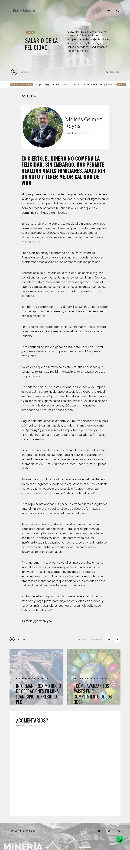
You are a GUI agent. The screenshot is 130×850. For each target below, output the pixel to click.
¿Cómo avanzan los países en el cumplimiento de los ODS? (93, 694)
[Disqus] (65, 769)
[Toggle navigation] (108, 10)
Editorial (24, 72)
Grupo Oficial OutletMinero (31, 841)
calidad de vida (31, 242)
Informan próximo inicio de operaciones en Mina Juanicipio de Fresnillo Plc (38, 694)
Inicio (12, 841)
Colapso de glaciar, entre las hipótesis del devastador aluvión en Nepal (76, 84)
